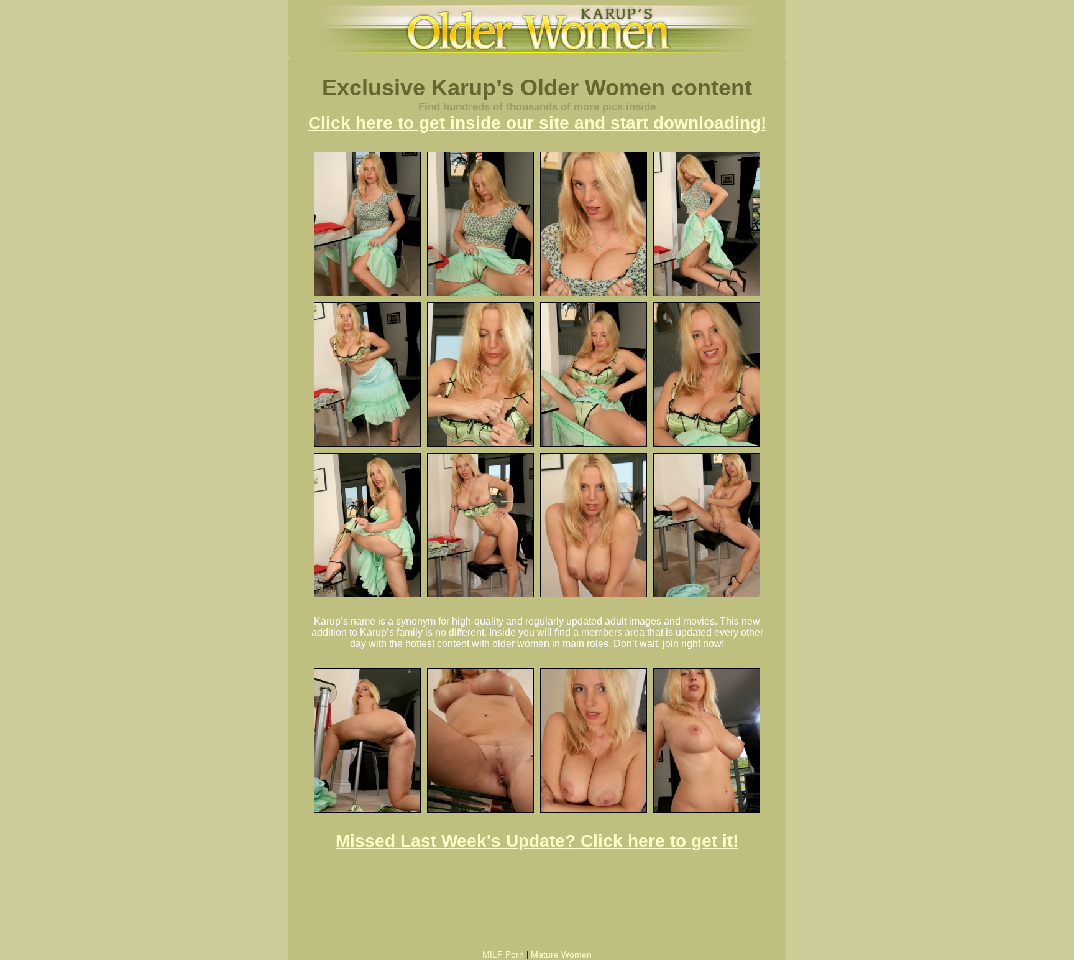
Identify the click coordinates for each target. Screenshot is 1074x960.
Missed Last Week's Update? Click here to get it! (537, 840)
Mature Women (561, 954)
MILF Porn (503, 954)
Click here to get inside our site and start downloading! (537, 123)
